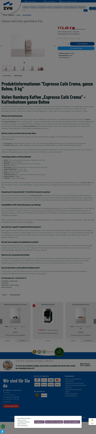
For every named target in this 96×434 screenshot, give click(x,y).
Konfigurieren (39, 422)
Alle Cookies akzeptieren (71, 422)
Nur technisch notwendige (54, 422)
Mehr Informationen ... (23, 425)
